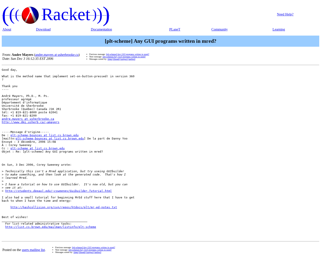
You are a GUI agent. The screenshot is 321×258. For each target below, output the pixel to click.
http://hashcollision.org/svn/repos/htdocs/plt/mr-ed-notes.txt (63, 207)
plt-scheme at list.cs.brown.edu (37, 148)
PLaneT (174, 29)
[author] (131, 59)
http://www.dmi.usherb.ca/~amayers (30, 122)
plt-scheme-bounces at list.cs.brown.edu (44, 135)
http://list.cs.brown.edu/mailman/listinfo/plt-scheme (50, 227)
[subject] (124, 59)
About (6, 29)
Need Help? (285, 14)
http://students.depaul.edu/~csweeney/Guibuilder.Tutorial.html (58, 191)
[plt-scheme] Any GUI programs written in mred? (127, 54)
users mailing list (33, 250)
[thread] (116, 59)
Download (43, 29)
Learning (279, 29)
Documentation (101, 29)
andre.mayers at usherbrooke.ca (57, 55)
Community (219, 29)
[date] (110, 59)
